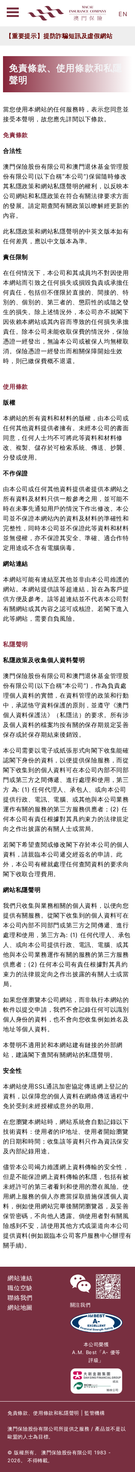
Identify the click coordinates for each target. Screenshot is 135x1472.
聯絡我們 (20, 1297)
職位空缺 (20, 1288)
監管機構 (94, 1413)
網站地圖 (20, 1307)
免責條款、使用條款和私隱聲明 (43, 1413)
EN (123, 14)
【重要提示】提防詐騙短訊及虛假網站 (59, 36)
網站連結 (20, 1278)
